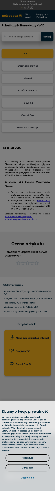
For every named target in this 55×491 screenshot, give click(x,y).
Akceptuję (27, 458)
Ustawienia (27, 477)
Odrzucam (27, 467)
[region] (27, 446)
